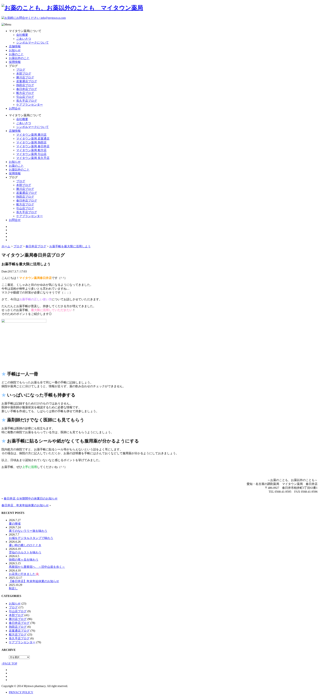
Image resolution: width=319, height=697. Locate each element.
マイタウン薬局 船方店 (31, 150)
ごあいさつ (23, 38)
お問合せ (15, 108)
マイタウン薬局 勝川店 (31, 134)
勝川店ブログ (25, 77)
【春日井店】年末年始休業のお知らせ (34, 581)
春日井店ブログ (26, 89)
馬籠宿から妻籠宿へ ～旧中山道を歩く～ (37, 566)
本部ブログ (23, 73)
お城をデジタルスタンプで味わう (31, 538)
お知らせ (15, 50)
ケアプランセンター (29, 104)
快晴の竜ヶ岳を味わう (23, 559)
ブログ (20, 69)
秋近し (13, 588)
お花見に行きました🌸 (24, 574)
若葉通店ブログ (26, 81)
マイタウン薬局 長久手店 (32, 157)
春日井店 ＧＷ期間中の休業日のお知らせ (31, 498)
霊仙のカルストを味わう (25, 552)
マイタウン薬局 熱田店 (31, 142)
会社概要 (22, 34)
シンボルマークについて (32, 42)
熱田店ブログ (25, 85)
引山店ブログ (25, 96)
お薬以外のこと (19, 58)
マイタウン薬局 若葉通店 (32, 138)
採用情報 (15, 61)
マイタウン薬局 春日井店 (32, 146)
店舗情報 (15, 46)
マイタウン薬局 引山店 (31, 154)
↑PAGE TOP (9, 663)
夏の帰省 (15, 523)
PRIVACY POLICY (21, 692)
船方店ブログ (25, 93)
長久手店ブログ (26, 100)
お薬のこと (16, 54)
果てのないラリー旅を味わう (28, 530)
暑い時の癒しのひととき (25, 545)
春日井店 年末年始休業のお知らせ (25, 505)
